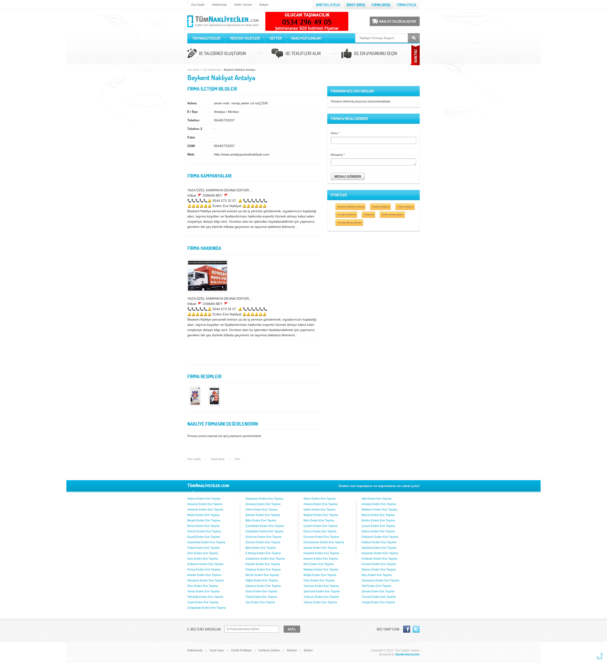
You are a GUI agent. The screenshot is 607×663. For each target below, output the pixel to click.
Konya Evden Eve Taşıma (203, 569)
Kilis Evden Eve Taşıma (319, 564)
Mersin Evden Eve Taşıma (262, 575)
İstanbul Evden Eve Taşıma (379, 547)
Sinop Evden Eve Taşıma (203, 591)
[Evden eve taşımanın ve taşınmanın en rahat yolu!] (223, 27)
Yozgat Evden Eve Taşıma (378, 602)
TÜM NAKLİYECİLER (206, 38)
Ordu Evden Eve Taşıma (319, 580)
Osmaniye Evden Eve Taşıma (380, 580)
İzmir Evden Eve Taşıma (202, 553)
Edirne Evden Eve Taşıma (378, 531)
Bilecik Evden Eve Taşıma (378, 515)
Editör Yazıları (243, 4)
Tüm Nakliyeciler (211, 69)
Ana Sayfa (197, 4)
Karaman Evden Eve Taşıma (380, 553)
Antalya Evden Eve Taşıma (379, 504)
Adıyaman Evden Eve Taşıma (264, 498)
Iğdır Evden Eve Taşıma (260, 547)
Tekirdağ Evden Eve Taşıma (205, 597)
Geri (237, 459)
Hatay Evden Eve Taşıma (203, 547)
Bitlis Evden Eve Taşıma (260, 520)
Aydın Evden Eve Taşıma (320, 509)
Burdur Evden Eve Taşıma (378, 520)
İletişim (263, 4)
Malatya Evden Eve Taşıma (321, 569)
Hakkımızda (219, 4)
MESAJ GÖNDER (347, 176)
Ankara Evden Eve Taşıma (320, 504)
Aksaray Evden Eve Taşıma (204, 504)
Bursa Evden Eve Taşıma (203, 526)
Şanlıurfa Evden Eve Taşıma (322, 591)
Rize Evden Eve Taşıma (202, 586)
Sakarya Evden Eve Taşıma (263, 586)
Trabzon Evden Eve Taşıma (321, 597)
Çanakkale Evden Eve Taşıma (264, 526)
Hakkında (369, 214)
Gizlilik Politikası (241, 650)
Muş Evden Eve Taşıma (377, 575)
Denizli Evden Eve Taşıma (204, 531)
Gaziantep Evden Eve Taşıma (206, 542)
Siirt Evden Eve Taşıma (376, 586)
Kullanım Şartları (269, 650)
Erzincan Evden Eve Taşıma (263, 537)
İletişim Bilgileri (381, 206)
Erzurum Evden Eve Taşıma (321, 537)
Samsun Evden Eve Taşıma (321, 586)
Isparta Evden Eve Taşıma (320, 547)
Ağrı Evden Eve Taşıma (376, 498)
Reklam (292, 650)
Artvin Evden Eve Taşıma (261, 509)
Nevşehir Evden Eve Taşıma (205, 580)
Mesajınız (338, 155)
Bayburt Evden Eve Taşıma (321, 515)
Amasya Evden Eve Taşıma (263, 504)
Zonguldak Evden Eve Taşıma (206, 607)
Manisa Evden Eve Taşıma (379, 569)
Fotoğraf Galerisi (347, 214)
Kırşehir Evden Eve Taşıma (262, 564)
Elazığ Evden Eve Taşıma (203, 537)
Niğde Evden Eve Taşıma (261, 580)
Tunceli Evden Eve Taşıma (379, 597)
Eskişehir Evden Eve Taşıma (380, 537)
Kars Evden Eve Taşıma (202, 558)
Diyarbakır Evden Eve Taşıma (264, 531)
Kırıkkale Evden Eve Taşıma (379, 558)
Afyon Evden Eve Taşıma (320, 498)
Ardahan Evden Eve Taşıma (205, 509)
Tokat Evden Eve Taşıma (261, 597)
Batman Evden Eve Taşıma (262, 515)
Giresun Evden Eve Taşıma (262, 542)
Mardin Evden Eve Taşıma (204, 575)
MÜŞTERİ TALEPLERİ (245, 38)
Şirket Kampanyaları (393, 214)
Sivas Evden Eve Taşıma (261, 591)
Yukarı (600, 655)
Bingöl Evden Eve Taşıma (203, 520)
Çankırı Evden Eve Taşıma (320, 526)
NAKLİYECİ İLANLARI (306, 38)
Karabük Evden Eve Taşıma (321, 553)
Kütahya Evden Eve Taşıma (263, 569)
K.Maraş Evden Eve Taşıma (263, 553)
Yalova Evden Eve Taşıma (320, 602)
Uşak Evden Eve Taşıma (203, 602)
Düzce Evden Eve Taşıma (320, 531)
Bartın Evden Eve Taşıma (203, 515)
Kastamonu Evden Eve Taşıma (265, 558)
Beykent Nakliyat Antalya (351, 206)
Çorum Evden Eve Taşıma (378, 526)
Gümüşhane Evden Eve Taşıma (324, 542)
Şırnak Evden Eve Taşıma (378, 591)
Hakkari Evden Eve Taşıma (379, 542)
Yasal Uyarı (216, 650)
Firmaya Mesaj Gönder (350, 222)
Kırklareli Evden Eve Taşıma (205, 564)
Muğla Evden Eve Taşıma (320, 575)
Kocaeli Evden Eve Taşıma (379, 564)
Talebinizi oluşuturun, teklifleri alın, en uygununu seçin (303, 54)
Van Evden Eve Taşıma (260, 602)
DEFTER (276, 38)
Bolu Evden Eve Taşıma (319, 520)
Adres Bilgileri (406, 206)
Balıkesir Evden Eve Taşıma (379, 509)
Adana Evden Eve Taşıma (204, 498)
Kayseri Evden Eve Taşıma (321, 558)
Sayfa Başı (218, 459)
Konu (335, 133)
